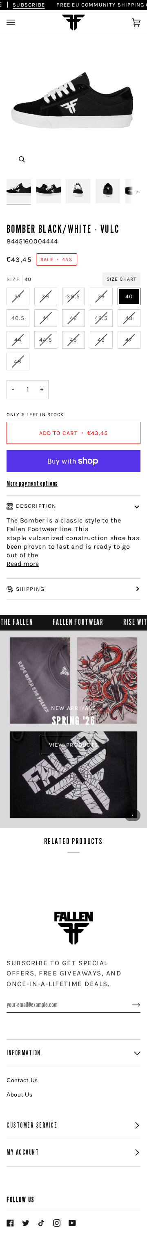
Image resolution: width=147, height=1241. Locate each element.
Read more (23, 564)
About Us (20, 1094)
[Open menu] (19, 22)
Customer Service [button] (32, 1125)
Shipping (30, 589)
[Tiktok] (41, 1223)
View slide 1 (132, 815)
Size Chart (121, 279)
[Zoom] (22, 159)
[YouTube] (72, 1223)
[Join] (129, 1004)
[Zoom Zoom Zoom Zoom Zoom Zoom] (73, 108)
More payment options (32, 483)
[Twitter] (25, 1223)
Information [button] (24, 1053)
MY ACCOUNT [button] (23, 1152)
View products (73, 744)
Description (36, 505)
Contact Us (22, 1080)
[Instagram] (56, 1223)
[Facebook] (10, 1223)
